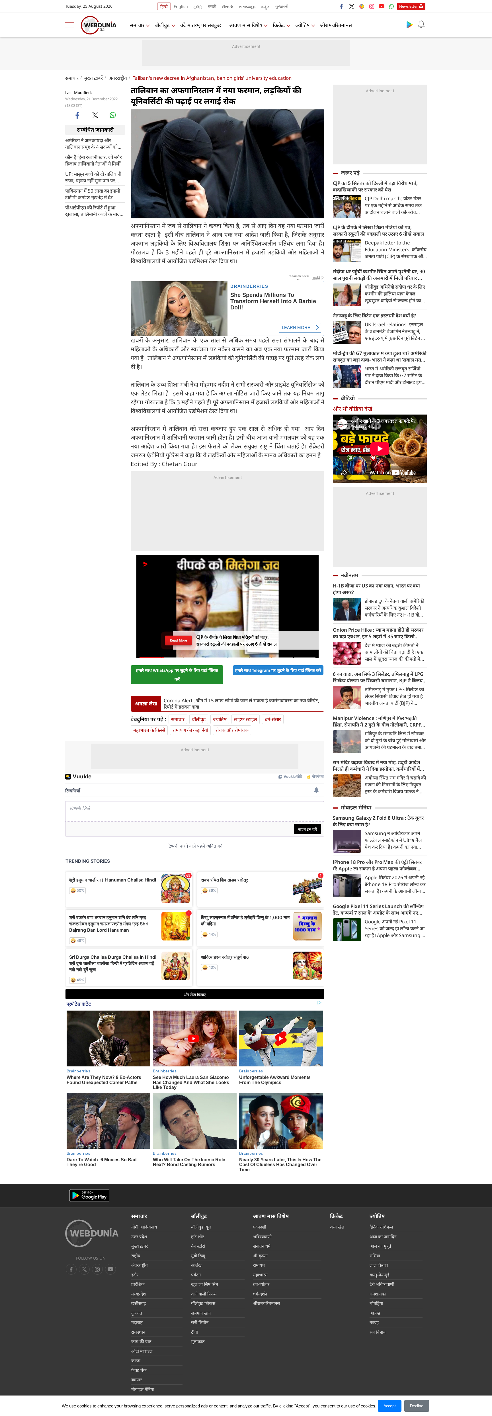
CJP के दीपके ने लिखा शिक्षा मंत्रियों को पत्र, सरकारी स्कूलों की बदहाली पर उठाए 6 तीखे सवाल (378, 230)
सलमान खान (201, 1313)
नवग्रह (374, 1322)
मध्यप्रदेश (138, 1294)
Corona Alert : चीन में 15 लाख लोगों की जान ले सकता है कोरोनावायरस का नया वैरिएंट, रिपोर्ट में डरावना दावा (241, 703)
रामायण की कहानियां (190, 730)
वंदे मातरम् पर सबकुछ (201, 25)
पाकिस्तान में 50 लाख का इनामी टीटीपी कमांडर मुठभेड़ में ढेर (92, 193)
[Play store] (409, 24)
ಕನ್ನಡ (265, 6)
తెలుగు (227, 6)
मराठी (212, 6)
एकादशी (259, 1227)
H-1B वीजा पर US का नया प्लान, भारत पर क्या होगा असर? (376, 588)
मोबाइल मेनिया (356, 807)
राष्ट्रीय (135, 1255)
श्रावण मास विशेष (245, 25)
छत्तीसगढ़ (138, 1303)
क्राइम (135, 1360)
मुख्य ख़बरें (93, 78)
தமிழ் (198, 6)
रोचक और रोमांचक (232, 730)
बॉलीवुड (162, 25)
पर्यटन (196, 1275)
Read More (178, 640)
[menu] (71, 25)
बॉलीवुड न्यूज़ (201, 1227)
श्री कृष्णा (260, 1255)
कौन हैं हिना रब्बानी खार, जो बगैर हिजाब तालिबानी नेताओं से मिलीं (93, 160)
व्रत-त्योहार (261, 1284)
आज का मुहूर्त (380, 1246)
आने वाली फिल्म (204, 1294)
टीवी (194, 1332)
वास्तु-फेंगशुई (379, 1275)
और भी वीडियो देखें (352, 409)
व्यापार (136, 1379)
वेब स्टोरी (198, 1246)
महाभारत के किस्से (149, 730)
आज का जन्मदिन (383, 1236)
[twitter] (351, 6)
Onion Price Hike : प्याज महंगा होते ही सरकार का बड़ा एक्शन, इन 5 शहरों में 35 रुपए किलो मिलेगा (378, 633)
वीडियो (348, 398)
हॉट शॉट (197, 1236)
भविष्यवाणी (262, 1236)
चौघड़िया (376, 1303)
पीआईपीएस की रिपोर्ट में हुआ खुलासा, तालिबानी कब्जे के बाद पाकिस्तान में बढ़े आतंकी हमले (92, 210)
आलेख (196, 1265)
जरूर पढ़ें (350, 172)
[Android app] (89, 1195)
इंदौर (134, 1275)
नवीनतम (349, 575)
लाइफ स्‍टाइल (245, 719)
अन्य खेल (337, 1227)
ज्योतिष (302, 25)
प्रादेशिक (138, 1284)
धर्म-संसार (273, 719)
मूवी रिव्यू (198, 1255)
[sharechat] (361, 6)
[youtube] (381, 6)
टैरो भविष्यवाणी (382, 1284)
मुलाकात (198, 1341)
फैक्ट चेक (139, 1370)
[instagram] (371, 6)
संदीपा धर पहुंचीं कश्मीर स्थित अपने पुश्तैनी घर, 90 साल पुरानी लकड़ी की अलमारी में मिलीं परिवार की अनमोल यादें (379, 274)
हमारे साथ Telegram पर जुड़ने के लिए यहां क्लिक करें (278, 670)
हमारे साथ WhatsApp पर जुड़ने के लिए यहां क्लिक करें (177, 675)
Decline (416, 1405)
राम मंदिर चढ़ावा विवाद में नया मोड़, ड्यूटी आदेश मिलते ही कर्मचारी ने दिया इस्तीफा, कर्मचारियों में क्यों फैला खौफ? (376, 765)
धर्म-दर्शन (260, 1294)
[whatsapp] (113, 115)
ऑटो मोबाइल (141, 1351)
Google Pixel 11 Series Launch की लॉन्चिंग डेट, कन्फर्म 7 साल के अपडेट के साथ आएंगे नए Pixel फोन (378, 909)
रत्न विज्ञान (378, 1332)
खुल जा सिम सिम (204, 1284)
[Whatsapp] (391, 6)
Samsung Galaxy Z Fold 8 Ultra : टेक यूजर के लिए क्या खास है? (378, 821)
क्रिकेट (279, 25)
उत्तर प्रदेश (139, 1236)
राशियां (375, 1255)
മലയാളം (247, 6)
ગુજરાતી (281, 6)
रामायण (259, 1265)
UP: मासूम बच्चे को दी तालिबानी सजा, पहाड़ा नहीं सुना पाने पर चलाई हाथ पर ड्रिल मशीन (93, 176)
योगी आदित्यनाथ (144, 1227)
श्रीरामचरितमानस (336, 25)
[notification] (421, 24)
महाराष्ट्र (137, 1322)
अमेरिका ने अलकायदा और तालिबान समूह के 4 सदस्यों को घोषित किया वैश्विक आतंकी (91, 143)
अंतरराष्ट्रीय (117, 78)
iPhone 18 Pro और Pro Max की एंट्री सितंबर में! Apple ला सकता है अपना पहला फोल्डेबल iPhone (377, 865)
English (181, 6)
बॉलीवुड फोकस (203, 1303)
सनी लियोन (199, 1322)
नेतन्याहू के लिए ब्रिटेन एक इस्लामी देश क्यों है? (374, 315)
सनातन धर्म (261, 1246)
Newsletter (408, 6)
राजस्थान (138, 1332)
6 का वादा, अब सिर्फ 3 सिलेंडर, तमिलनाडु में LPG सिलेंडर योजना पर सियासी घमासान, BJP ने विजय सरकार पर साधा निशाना (378, 677)
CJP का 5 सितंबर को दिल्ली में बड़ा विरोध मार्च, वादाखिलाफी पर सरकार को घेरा (375, 186)
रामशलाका (378, 1294)
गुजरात (136, 1313)
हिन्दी (164, 6)
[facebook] (341, 6)
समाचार (137, 25)
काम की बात (141, 1341)
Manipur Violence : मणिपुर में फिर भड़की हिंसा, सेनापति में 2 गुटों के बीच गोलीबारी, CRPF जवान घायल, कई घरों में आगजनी (377, 721)
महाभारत (260, 1275)
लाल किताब (379, 1265)
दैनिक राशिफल (381, 1227)
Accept (390, 1405)
